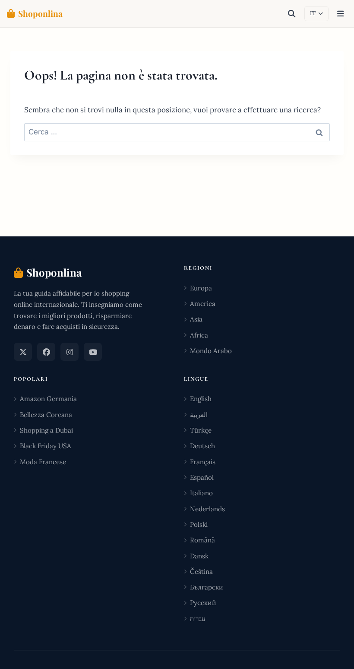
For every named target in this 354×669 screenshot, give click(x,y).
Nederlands (207, 509)
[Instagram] (69, 352)
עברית (197, 619)
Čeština (201, 571)
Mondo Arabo (211, 351)
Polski (199, 524)
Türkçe (201, 430)
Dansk (199, 556)
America (202, 303)
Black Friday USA (45, 446)
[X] (23, 352)
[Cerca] (291, 13)
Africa (199, 335)
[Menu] (340, 13)
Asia (196, 319)
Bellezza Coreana (46, 415)
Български (206, 587)
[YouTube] (93, 352)
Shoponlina (40, 13)
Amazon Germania (48, 399)
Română (202, 540)
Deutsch (202, 446)
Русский (203, 603)
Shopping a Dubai (46, 430)
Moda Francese (43, 462)
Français (202, 462)
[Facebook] (46, 352)
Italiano (201, 493)
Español (202, 477)
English (201, 399)
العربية (199, 415)
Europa (201, 288)
